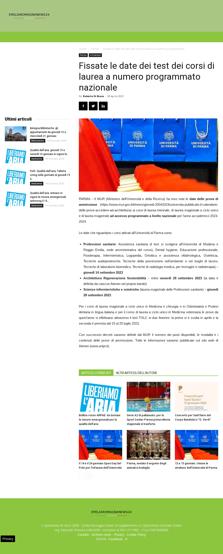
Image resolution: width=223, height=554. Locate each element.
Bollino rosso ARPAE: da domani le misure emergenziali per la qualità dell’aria (99, 420)
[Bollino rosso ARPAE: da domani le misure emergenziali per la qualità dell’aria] (100, 397)
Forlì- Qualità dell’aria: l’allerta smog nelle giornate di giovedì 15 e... (50, 175)
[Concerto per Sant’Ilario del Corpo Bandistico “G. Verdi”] (196, 397)
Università (95, 55)
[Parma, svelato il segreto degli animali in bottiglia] (148, 445)
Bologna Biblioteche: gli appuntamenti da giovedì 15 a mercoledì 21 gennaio (48, 132)
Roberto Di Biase (93, 96)
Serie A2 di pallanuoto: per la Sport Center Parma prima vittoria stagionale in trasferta (148, 420)
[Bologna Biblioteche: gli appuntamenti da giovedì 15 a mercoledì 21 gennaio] (16, 133)
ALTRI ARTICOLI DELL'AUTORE (136, 373)
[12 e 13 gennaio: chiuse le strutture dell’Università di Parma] (196, 445)
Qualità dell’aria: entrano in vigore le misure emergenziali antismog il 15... (48, 197)
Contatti (83, 534)
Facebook (115, 539)
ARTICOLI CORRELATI (96, 373)
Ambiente (36, 158)
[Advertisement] (37, 80)
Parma (95, 49)
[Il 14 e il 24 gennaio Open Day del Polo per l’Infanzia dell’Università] (100, 445)
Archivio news (101, 534)
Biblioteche (37, 140)
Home (83, 49)
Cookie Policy (136, 534)
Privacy (119, 534)
